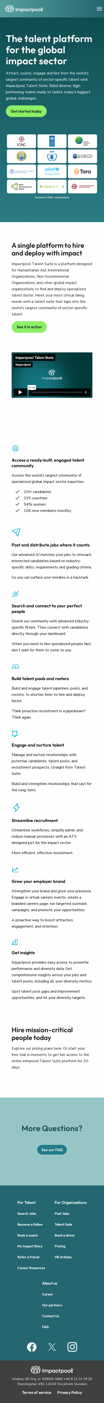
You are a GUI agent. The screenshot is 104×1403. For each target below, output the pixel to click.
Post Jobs (62, 1213)
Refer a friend (28, 1257)
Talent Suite (63, 1224)
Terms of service (37, 1392)
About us (49, 1283)
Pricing (60, 1246)
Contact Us (50, 1316)
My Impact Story (29, 1246)
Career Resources (31, 1268)
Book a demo (64, 1235)
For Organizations (71, 1202)
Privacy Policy (69, 1392)
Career (47, 1294)
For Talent (26, 1202)
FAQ (45, 1327)
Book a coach (27, 1235)
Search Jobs (26, 1213)
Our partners (52, 1305)
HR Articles (63, 1257)
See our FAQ (52, 1149)
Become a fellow (30, 1224)
